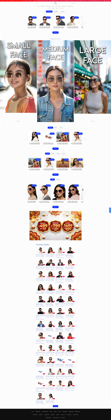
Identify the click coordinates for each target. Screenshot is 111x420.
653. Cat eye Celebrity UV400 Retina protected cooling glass (75, 143)
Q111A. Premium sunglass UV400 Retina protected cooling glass (50, 388)
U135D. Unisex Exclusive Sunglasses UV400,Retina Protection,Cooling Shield (49, 304)
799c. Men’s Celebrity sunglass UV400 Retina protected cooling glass (69, 292)
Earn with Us (63, 417)
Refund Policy (75, 414)
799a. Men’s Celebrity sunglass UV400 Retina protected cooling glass (50, 267)
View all (55, 406)
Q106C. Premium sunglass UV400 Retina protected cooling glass (50, 364)
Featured (62, 11)
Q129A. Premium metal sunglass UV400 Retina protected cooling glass (50, 353)
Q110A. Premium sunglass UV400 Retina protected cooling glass (50, 315)
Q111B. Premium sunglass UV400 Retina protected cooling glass (69, 340)
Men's (56, 127)
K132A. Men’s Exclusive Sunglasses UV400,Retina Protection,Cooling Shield (60, 377)
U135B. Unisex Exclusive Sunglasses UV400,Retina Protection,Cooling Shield (39, 329)
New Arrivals (49, 11)
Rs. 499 (58, 153)
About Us (57, 414)
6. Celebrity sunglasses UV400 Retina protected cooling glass (62, 202)
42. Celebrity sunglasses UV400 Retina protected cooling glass (33, 143)
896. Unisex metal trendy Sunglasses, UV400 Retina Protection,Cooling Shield (46, 143)
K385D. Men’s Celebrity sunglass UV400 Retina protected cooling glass (62, 27)
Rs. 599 (63, 153)
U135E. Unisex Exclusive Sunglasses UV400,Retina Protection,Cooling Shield (69, 279)
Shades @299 (64, 411)
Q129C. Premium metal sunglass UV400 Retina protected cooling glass (69, 388)
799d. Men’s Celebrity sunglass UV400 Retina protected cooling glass (69, 353)
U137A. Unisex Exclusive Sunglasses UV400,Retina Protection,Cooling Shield (59, 329)
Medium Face (46, 414)
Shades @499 (77, 411)
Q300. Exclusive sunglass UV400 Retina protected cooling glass (50, 401)
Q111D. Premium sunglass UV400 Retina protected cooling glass (50, 292)
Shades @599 (35, 414)
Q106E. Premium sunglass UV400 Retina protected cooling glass (70, 315)
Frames (51, 411)
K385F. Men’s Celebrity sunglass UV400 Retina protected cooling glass (34, 27)
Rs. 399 (53, 153)
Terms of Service (56, 417)
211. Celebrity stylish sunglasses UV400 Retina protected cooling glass (61, 143)
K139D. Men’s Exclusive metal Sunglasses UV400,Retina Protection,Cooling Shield (50, 341)
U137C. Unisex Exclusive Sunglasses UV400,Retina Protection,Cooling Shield (39, 304)
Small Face (41, 414)
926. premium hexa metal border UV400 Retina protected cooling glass (40, 388)
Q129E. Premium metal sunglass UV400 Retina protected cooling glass (60, 353)
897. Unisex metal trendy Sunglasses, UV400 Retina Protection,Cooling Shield (33, 202)
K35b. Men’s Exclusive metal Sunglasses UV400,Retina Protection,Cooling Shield (40, 401)
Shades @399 (71, 411)
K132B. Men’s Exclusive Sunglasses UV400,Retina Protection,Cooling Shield (41, 316)
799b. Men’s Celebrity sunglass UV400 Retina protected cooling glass (50, 377)
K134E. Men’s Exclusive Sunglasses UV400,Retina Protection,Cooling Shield (60, 304)
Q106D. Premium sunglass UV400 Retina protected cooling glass (40, 340)
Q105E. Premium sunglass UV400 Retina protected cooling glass (50, 255)
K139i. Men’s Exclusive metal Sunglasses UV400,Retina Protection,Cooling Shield (60, 388)
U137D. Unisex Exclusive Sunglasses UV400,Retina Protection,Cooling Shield (49, 329)
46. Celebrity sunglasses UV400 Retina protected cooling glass (75, 169)
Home (33, 411)
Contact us (63, 414)
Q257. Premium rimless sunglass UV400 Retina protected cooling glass (40, 353)
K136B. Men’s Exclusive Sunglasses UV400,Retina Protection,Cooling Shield (59, 267)
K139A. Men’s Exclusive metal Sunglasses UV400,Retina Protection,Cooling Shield (40, 377)
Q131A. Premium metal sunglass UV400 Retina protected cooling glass (69, 377)
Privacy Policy (69, 414)
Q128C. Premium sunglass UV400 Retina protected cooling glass (60, 255)
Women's (50, 127)
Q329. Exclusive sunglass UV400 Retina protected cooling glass (40, 255)
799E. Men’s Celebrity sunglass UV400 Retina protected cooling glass (60, 279)
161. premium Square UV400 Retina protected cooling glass (60, 364)
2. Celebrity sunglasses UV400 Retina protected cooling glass (76, 202)
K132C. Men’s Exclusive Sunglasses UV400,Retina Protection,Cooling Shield (59, 316)
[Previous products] (26, 22)
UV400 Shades (37, 411)
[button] (37, 3)
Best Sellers (56, 11)
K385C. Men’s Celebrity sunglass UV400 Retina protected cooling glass (76, 27)
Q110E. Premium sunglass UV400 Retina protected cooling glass (70, 303)
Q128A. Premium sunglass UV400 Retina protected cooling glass (70, 267)
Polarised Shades (45, 411)
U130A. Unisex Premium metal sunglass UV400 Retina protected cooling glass (70, 329)
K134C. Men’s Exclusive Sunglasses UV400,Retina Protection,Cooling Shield (69, 255)
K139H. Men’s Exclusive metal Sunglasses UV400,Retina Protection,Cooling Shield (60, 341)
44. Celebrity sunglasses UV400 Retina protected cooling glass (48, 202)
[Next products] (85, 22)
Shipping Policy (48, 417)
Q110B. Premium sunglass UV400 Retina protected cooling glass (40, 292)
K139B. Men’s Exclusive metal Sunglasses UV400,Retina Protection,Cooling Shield (69, 365)
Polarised (58, 179)
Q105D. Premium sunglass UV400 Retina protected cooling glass (40, 279)
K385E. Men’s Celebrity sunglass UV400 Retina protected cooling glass (48, 27)
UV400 (53, 179)
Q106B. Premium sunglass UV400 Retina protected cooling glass (50, 279)
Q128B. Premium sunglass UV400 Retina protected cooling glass (60, 292)
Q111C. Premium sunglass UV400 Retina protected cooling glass (40, 364)
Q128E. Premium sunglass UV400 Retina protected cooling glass (40, 267)
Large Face (53, 414)
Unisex (61, 127)
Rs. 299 (47, 153)
